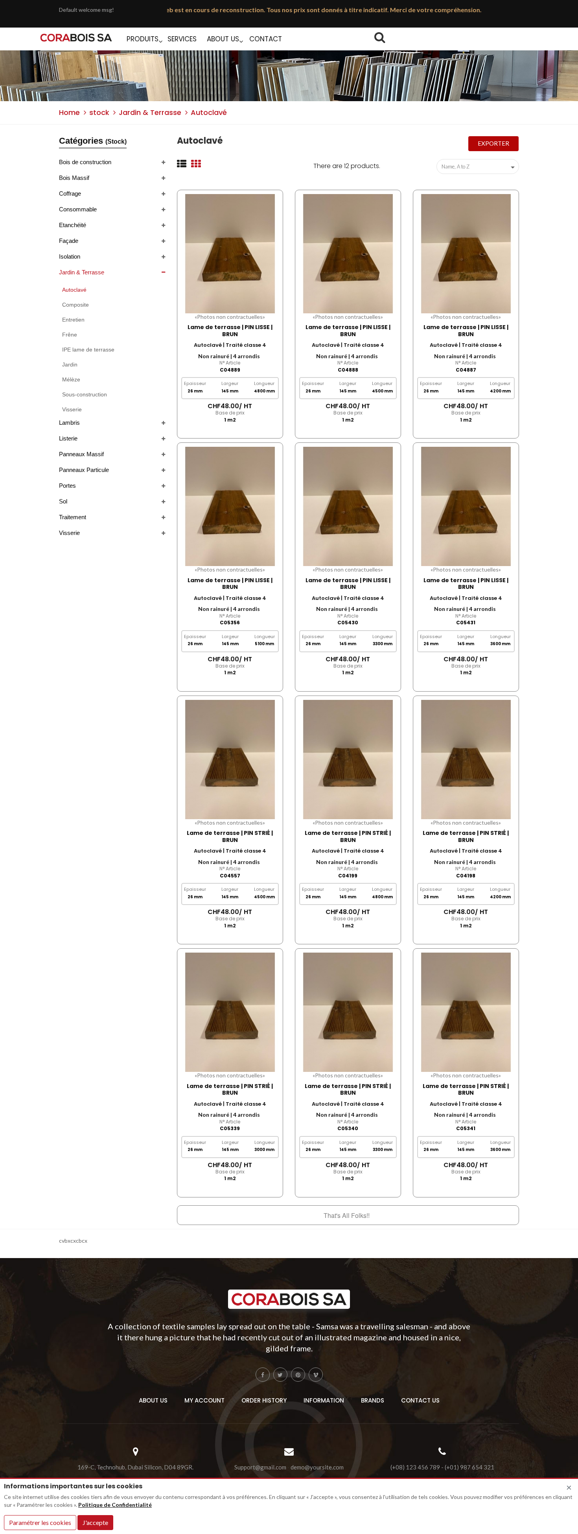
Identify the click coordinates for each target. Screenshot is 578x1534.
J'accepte (95, 1522)
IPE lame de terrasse (88, 349)
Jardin (69, 364)
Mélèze (71, 379)
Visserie (72, 409)
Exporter (493, 143)
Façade (68, 240)
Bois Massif (74, 177)
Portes (67, 485)
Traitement (72, 517)
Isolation (69, 256)
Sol (63, 501)
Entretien (73, 319)
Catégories (93, 141)
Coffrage (70, 193)
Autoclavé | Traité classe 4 (230, 345)
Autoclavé (74, 290)
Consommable (78, 209)
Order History (264, 1400)
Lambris (69, 422)
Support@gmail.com (260, 1467)
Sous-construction (84, 394)
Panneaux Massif (81, 454)
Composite (75, 305)
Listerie (68, 438)
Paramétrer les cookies (40, 1522)
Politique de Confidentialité (115, 1504)
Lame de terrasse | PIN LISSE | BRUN (230, 330)
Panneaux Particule (84, 469)
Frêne (69, 334)
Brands (372, 1400)
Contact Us (420, 1400)
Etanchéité (72, 225)
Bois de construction (85, 162)
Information (324, 1400)
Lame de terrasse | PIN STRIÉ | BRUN (230, 836)
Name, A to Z (479, 167)
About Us (153, 1400)
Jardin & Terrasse (81, 272)
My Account (204, 1400)
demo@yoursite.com (317, 1467)
